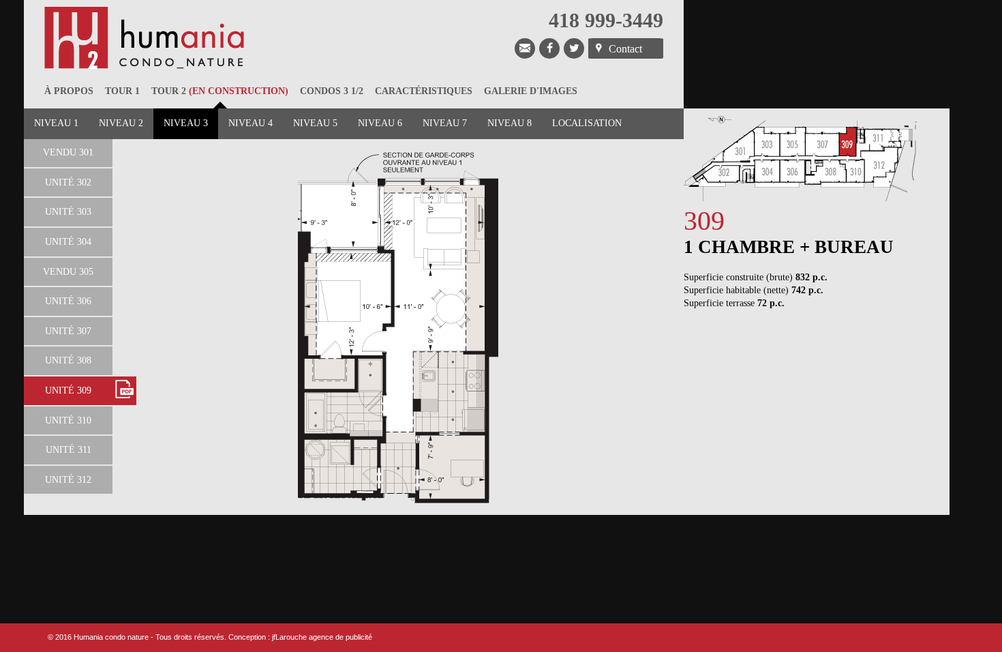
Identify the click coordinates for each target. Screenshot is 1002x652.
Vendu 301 (68, 152)
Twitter (574, 48)
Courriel (525, 48)
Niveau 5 (315, 123)
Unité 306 (68, 301)
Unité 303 (68, 212)
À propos (68, 91)
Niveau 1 (56, 123)
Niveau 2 (121, 123)
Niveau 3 (186, 123)
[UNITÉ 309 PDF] (124, 390)
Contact (625, 49)
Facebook (549, 48)
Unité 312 (68, 480)
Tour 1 (122, 91)
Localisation (587, 123)
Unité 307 (68, 331)
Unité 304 (68, 242)
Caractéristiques (423, 91)
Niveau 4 (250, 123)
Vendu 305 (68, 272)
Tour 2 (219, 91)
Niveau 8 (509, 123)
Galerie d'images (530, 91)
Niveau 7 (445, 123)
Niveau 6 (380, 123)
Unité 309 (68, 390)
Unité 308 (68, 360)
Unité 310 (68, 420)
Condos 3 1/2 (331, 91)
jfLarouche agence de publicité (322, 637)
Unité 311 (68, 450)
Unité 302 (68, 182)
